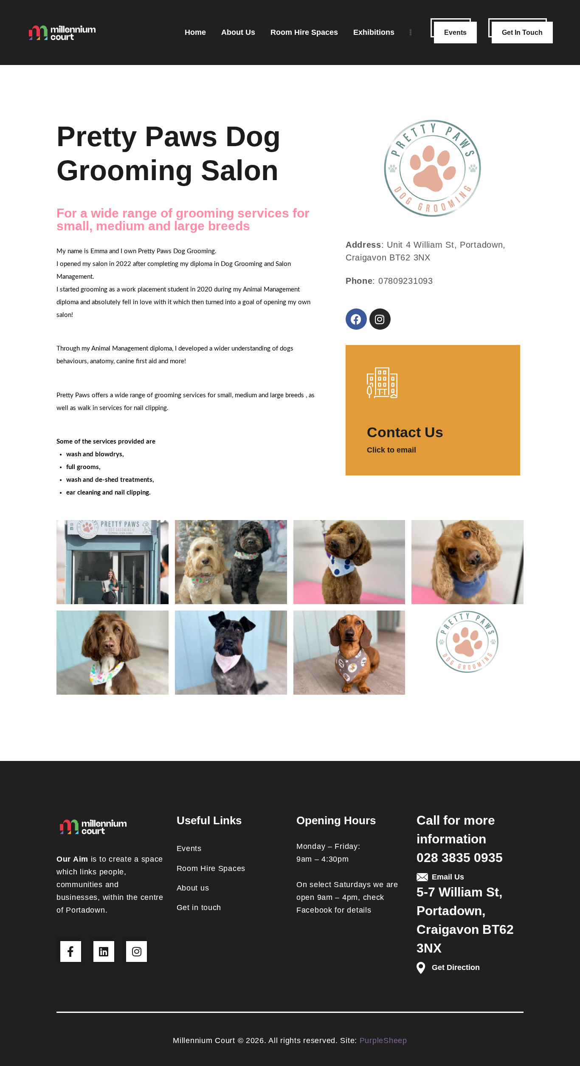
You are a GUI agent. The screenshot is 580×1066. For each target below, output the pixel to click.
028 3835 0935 (460, 858)
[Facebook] (356, 319)
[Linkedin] (103, 951)
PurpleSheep (383, 1040)
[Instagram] (380, 319)
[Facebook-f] (70, 951)
